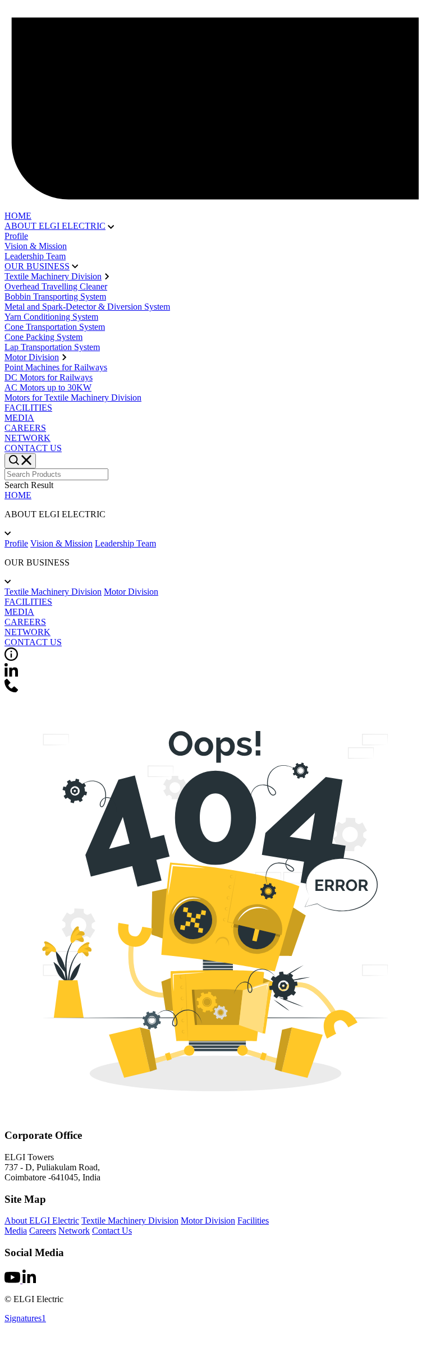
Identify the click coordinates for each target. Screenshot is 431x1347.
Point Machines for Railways (55, 367)
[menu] (20, 460)
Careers (42, 1230)
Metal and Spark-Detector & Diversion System (87, 306)
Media (15, 1230)
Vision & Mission (35, 246)
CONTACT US (33, 448)
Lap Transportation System (52, 347)
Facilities (253, 1220)
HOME (17, 215)
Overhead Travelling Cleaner (55, 286)
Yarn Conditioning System (51, 316)
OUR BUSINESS (37, 266)
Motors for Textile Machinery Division (72, 397)
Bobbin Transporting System (55, 296)
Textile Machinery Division (53, 276)
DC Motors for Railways (48, 377)
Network (74, 1230)
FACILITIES (28, 407)
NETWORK (27, 438)
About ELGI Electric (41, 1220)
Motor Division (31, 357)
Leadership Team (35, 256)
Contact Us (112, 1230)
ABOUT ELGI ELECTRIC (55, 226)
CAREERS (25, 428)
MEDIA (19, 417)
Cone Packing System (43, 337)
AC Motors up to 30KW (47, 387)
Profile (16, 236)
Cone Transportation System (54, 327)
